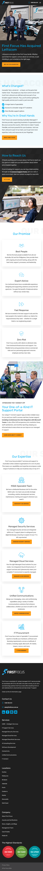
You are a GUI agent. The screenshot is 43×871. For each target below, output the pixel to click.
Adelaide (4, 783)
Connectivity (6, 751)
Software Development (9, 747)
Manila (4, 795)
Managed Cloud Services (21, 576)
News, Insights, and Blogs (9, 824)
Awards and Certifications (9, 820)
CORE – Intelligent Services (10, 724)
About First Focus (7, 816)
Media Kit (4, 835)
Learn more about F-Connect (13, 435)
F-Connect (5, 759)
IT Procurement (21, 650)
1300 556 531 (34, 2)
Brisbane (4, 780)
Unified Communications (21, 613)
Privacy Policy (5, 865)
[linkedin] (3, 712)
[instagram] (11, 712)
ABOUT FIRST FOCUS (9, 137)
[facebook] (7, 712)
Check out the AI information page (11, 692)
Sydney (4, 772)
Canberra (5, 791)
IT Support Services (8, 728)
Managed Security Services (10, 731)
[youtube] (15, 712)
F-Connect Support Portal (18, 172)
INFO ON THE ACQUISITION (11, 64)
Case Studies (6, 831)
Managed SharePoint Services (11, 739)
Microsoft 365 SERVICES (21, 503)
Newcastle (5, 799)
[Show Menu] (41, 2)
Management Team (7, 828)
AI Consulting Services (8, 743)
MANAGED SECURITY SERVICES (21, 541)
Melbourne (5, 776)
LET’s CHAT (7, 179)
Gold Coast (5, 803)
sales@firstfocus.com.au (11, 707)
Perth (3, 787)
